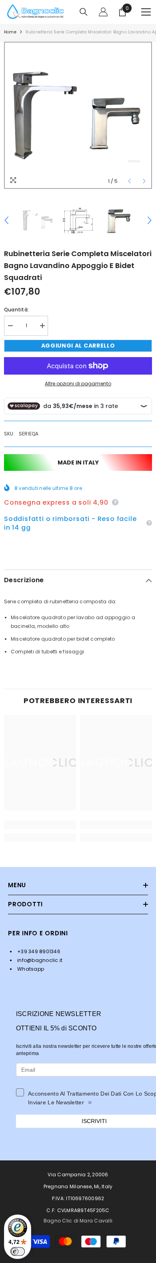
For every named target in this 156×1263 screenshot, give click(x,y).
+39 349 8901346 (38, 951)
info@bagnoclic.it (39, 960)
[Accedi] (103, 12)
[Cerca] (83, 12)
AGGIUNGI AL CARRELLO (78, 346)
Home (10, 32)
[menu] (146, 12)
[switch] (17, 1251)
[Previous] (129, 181)
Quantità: (16, 309)
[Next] (144, 181)
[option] (78, 115)
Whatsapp (30, 969)
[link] (40, 824)
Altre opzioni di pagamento (78, 383)
